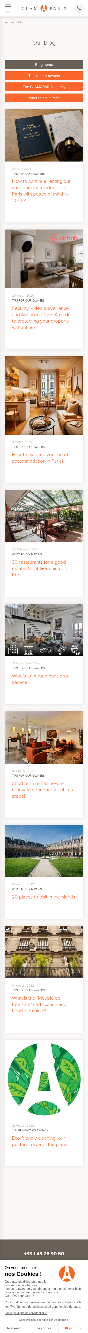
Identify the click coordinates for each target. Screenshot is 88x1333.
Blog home (44, 64)
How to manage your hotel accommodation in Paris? (40, 457)
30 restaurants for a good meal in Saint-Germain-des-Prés (40, 568)
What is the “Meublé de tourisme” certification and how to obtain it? (39, 1004)
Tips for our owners (44, 75)
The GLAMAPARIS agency (44, 86)
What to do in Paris (44, 97)
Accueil (10, 22)
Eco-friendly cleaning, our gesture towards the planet (40, 1140)
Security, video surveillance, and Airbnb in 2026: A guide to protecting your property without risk (41, 317)
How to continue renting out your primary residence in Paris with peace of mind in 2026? (41, 190)
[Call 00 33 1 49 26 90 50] (80, 8)
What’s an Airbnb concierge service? (41, 678)
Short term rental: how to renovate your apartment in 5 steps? (42, 789)
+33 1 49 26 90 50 (44, 1253)
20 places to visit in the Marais (43, 896)
